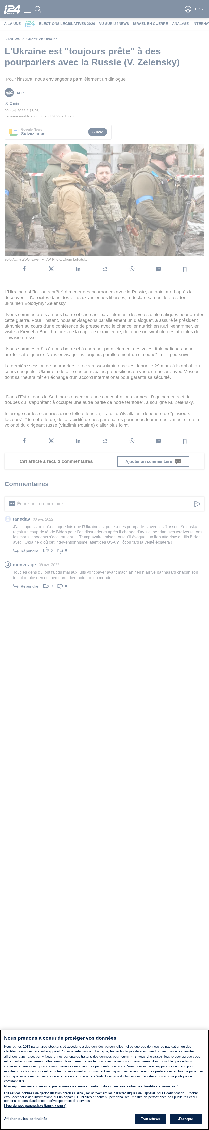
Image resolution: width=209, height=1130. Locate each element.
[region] (104, 1080)
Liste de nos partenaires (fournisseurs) (35, 1106)
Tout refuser (150, 1119)
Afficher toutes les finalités (25, 1119)
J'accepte (185, 1119)
